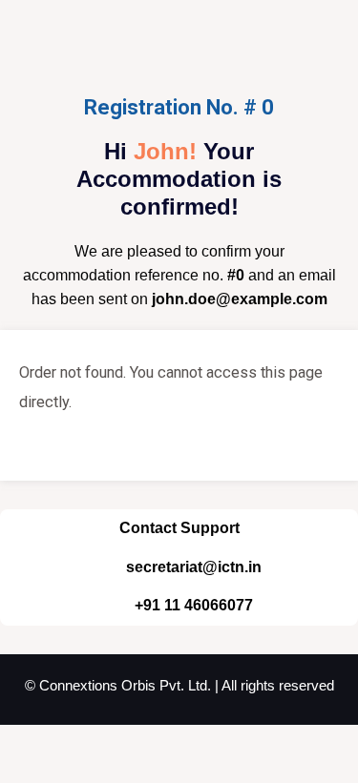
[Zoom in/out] (19, 743)
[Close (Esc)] (145, 743)
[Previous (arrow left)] (19, 772)
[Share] (103, 743)
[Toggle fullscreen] (61, 743)
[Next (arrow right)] (61, 772)
